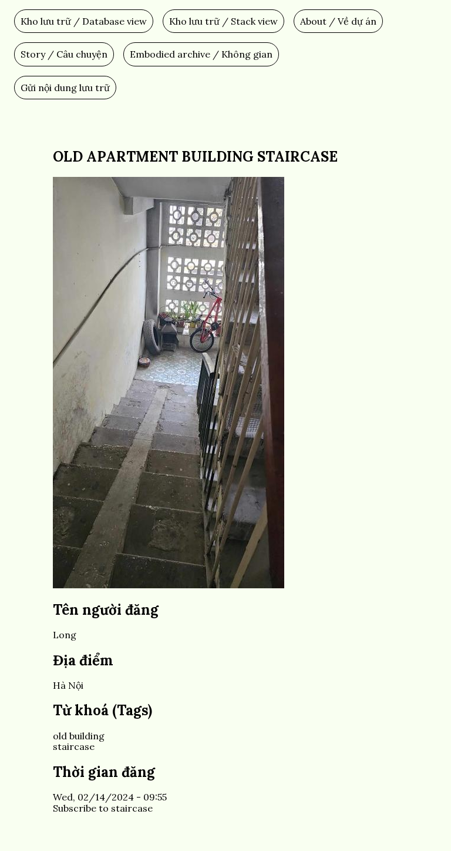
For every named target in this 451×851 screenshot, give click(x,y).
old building (79, 736)
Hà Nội (68, 685)
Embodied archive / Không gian (201, 54)
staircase (74, 746)
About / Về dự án (338, 21)
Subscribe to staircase (103, 808)
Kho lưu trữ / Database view (84, 21)
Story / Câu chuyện (64, 54)
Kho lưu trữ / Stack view (223, 21)
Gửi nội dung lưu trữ (65, 87)
